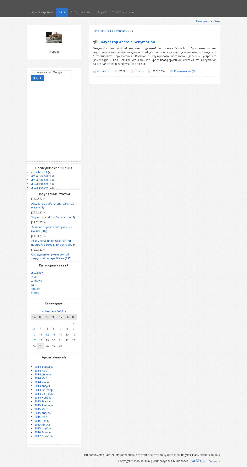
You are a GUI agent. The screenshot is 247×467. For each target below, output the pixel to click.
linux (33, 276)
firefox (35, 293)
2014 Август (42, 386)
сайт (34, 285)
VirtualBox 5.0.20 (41, 176)
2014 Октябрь (44, 393)
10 (34, 334)
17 (34, 340)
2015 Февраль (44, 405)
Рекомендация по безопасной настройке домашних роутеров (51, 242)
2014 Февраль (44, 366)
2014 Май (41, 378)
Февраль (121, 31)
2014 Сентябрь (44, 390)
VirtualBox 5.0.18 (41, 180)
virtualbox (103, 71)
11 (40, 334)
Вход (217, 21)
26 (47, 346)
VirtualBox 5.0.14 (41, 183)
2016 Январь (43, 432)
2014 (110, 31)
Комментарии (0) (184, 71)
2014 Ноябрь (43, 397)
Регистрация (204, 21)
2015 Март (42, 409)
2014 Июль (42, 382)
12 (47, 334)
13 (53, 334)
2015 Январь (43, 401)
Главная (98, 31)
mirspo (139, 71)
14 (60, 334)
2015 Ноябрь (43, 428)
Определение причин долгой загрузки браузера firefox (50, 256)
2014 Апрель (43, 374)
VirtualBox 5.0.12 (41, 187)
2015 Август (42, 424)
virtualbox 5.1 (39, 172)
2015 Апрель (43, 413)
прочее (35, 289)
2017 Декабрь (44, 436)
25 (40, 346)
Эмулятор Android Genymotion (127, 42)
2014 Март (42, 370)
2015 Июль (42, 420)
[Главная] (54, 42)
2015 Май (41, 417)
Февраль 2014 (54, 311)
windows (36, 280)
